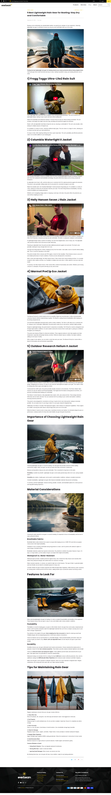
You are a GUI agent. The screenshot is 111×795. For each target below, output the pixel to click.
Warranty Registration (41, 775)
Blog (90, 5)
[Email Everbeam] (8, 1)
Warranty (83, 5)
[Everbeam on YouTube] (3, 1)
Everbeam (23, 787)
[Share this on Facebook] (75, 759)
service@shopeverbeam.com (62, 776)
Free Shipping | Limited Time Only (19, 1)
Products (75, 5)
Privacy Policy (40, 780)
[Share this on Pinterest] (78, 759)
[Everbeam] (7, 4)
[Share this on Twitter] (71, 759)
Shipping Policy (40, 777)
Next (81, 10)
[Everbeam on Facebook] (1, 1)
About (95, 5)
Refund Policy (40, 778)
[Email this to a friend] (82, 759)
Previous (76, 10)
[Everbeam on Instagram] (5, 1)
